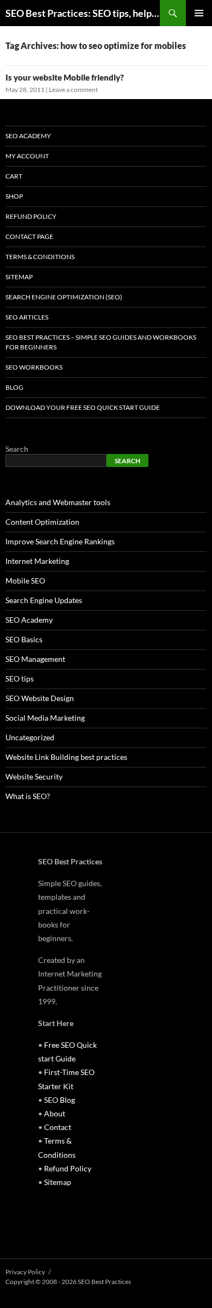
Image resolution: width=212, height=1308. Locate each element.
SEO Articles (26, 317)
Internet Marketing (37, 561)
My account (27, 156)
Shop (14, 196)
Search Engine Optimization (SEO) (63, 297)
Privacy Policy (25, 1272)
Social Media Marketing (45, 717)
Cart (13, 176)
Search (16, 448)
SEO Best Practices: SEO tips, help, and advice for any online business (82, 13)
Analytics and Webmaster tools (57, 502)
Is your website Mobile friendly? (64, 77)
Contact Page (29, 236)
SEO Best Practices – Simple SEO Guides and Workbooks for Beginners (100, 342)
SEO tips (19, 678)
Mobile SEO (25, 580)
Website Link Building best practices (66, 757)
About (54, 1113)
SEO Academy (28, 136)
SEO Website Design (39, 698)
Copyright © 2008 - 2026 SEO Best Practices (68, 1282)
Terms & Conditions (39, 257)
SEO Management (35, 659)
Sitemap (19, 277)
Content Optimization (42, 521)
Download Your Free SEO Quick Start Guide (82, 407)
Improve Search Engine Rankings (60, 541)
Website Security (34, 776)
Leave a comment (73, 89)
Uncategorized (29, 737)
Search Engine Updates (43, 600)
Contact (57, 1127)
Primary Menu (199, 13)
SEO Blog (59, 1099)
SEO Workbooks (34, 367)
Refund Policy (31, 216)
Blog (14, 387)
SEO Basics (23, 639)
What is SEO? (27, 796)
